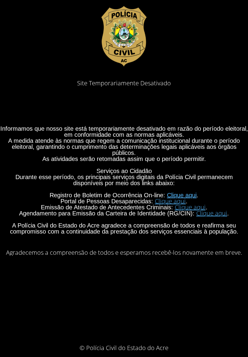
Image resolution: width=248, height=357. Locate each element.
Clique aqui (182, 195)
